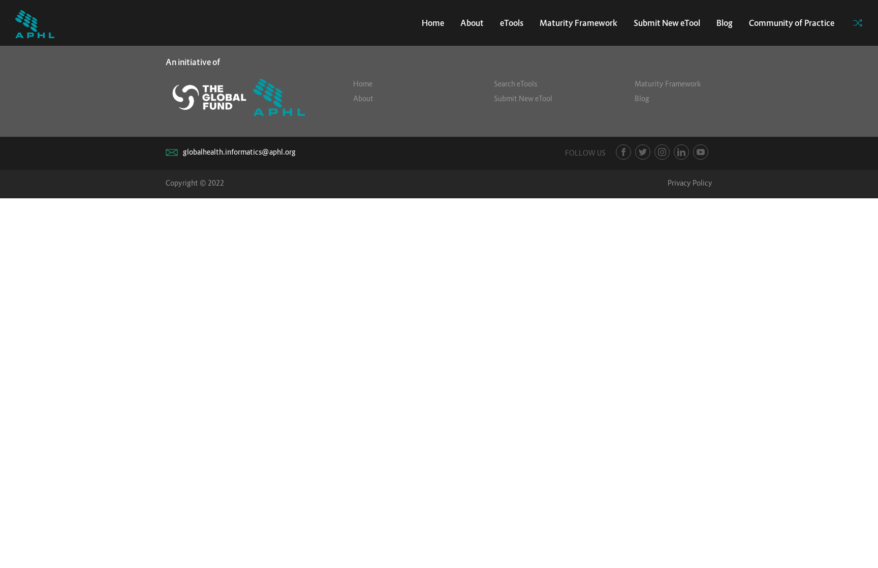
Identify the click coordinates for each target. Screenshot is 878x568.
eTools (511, 23)
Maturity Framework (578, 23)
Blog (724, 23)
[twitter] (642, 152)
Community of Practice (791, 23)
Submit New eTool (667, 23)
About (472, 23)
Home (433, 23)
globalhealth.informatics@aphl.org (239, 151)
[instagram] (662, 152)
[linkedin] (681, 152)
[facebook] (623, 152)
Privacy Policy (690, 182)
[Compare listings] (858, 23)
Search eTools (515, 83)
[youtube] (700, 152)
